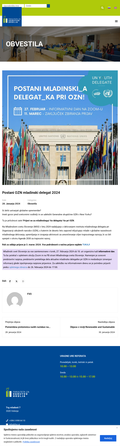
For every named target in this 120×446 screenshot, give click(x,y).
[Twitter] (16, 281)
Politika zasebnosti (31, 442)
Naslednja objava (106, 322)
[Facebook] (10, 281)
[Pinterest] (23, 281)
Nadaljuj (108, 438)
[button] (102, 8)
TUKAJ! (86, 244)
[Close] (117, 427)
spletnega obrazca (18, 267)
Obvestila (32, 203)
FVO (29, 294)
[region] (60, 435)
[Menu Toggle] (116, 21)
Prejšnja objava (12, 322)
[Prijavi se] (48, 6)
